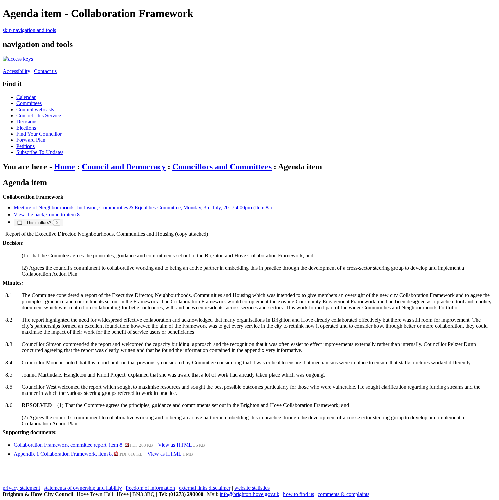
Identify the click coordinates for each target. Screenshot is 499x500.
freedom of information (150, 488)
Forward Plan (30, 140)
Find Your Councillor (39, 134)
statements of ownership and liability (83, 488)
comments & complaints (343, 494)
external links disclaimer (204, 488)
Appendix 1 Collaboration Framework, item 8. (78, 454)
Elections (26, 128)
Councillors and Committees (222, 166)
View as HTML (181, 445)
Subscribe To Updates (39, 152)
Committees (29, 103)
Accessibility (16, 71)
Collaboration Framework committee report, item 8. (83, 445)
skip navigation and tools (29, 30)
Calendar (26, 97)
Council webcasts (35, 109)
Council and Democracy (124, 166)
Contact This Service (38, 115)
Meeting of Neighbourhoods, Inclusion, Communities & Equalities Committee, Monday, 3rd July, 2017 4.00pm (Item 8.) (143, 207)
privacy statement (21, 488)
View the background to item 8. (47, 214)
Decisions (26, 121)
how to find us (298, 494)
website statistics (252, 488)
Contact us (45, 71)
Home (64, 166)
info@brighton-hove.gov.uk (249, 494)
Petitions (25, 146)
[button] (38, 222)
